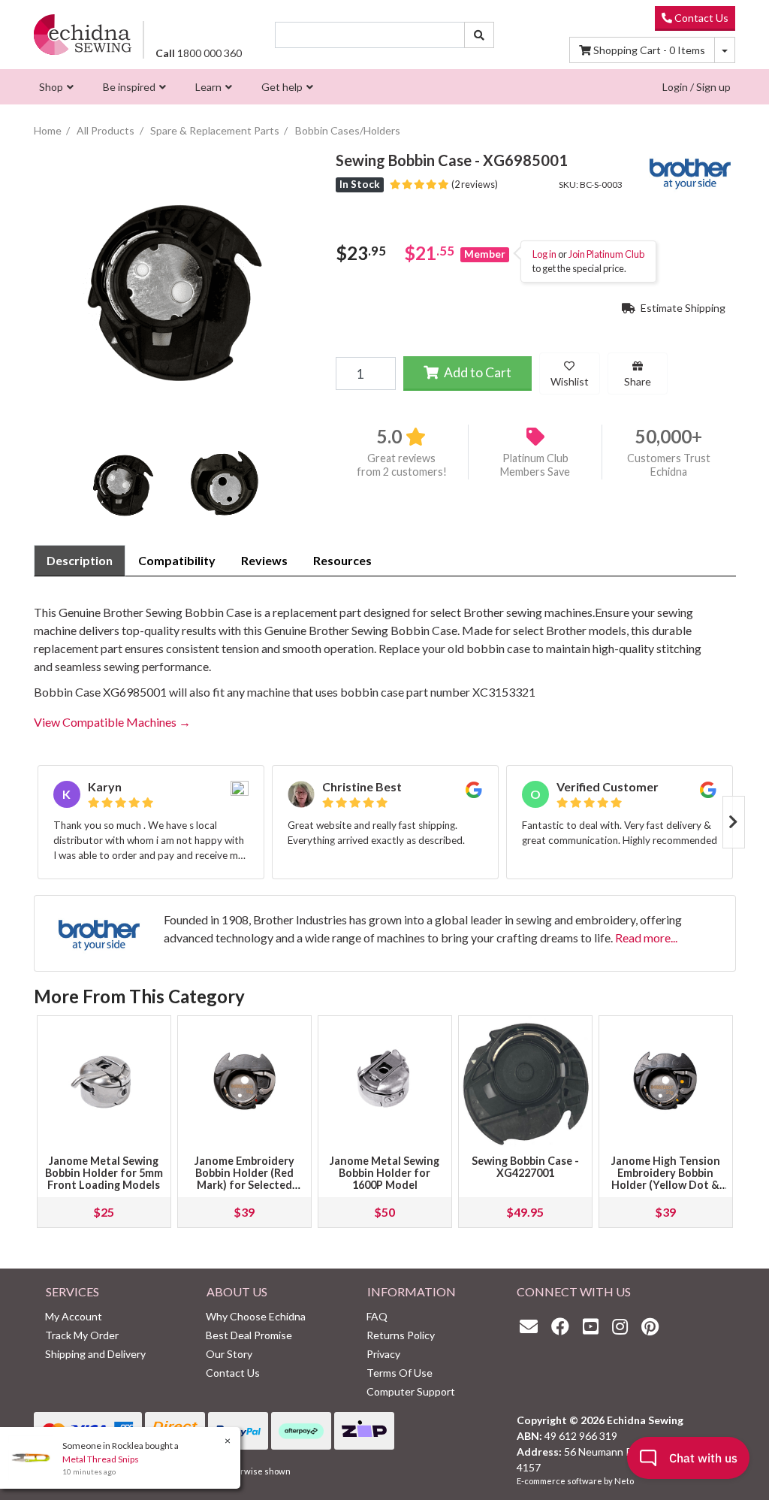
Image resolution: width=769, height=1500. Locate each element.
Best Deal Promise (249, 1335)
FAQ (377, 1316)
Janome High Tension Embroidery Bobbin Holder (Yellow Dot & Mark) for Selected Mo (665, 1178)
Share (637, 381)
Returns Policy (400, 1335)
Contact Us (700, 17)
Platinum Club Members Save (535, 465)
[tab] (79, 560)
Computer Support (410, 1391)
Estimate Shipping (681, 307)
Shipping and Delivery (95, 1353)
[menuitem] (54, 86)
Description (80, 560)
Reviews (264, 560)
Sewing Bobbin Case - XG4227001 (525, 1166)
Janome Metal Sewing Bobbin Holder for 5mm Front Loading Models (104, 1172)
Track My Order (82, 1335)
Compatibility (177, 560)
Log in (544, 254)
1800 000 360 (198, 53)
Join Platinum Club (606, 254)
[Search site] (479, 35)
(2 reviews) (473, 184)
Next (733, 822)
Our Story (229, 1353)
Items (649, 50)
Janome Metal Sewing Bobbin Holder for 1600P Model (384, 1172)
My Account (73, 1316)
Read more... (646, 937)
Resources (342, 560)
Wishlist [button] (569, 381)
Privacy (383, 1353)
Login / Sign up (696, 86)
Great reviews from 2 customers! (402, 465)
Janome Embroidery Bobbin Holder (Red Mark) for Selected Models (244, 1178)
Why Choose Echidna (256, 1316)
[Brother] (690, 170)
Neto (624, 1481)
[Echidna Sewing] (83, 34)
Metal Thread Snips (100, 1459)
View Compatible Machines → (112, 722)
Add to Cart (476, 372)
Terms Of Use (399, 1372)
